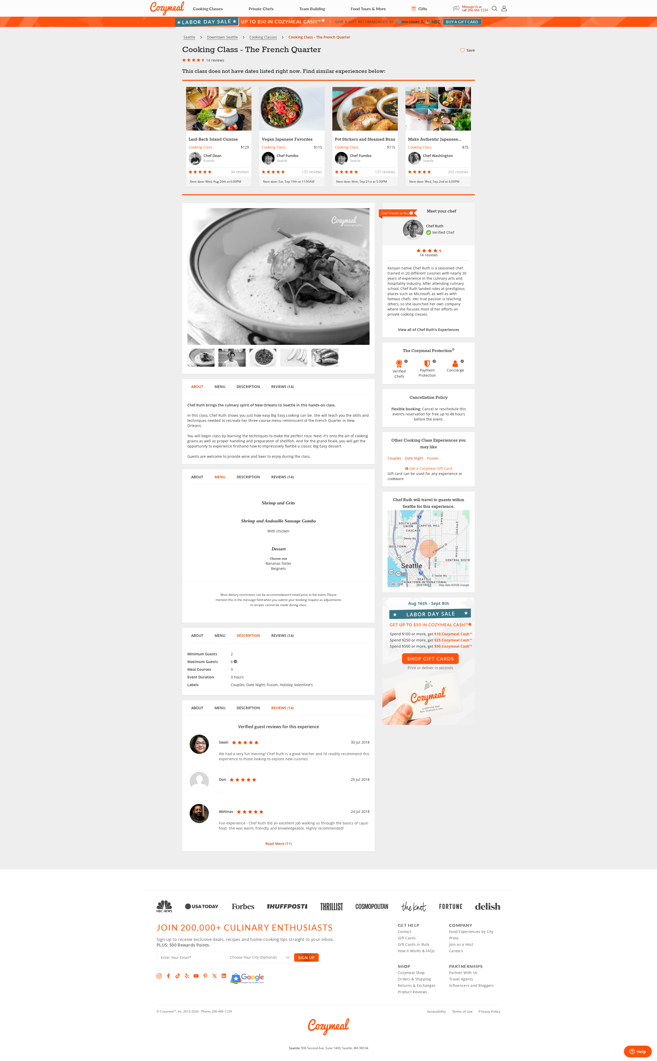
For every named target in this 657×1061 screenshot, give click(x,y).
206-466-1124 (478, 10)
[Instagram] (159, 975)
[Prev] (201, 276)
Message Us (470, 7)
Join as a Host (461, 944)
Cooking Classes (208, 9)
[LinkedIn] (223, 975)
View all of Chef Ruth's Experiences (428, 329)
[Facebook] (168, 975)
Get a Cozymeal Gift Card (430, 468)
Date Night (414, 458)
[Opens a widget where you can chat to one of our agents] (638, 1052)
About (197, 386)
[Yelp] (186, 975)
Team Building (312, 9)
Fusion (432, 458)
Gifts (422, 9)
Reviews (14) (282, 386)
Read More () (278, 843)
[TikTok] (177, 975)
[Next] (356, 276)
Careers (456, 950)
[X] (214, 975)
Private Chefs (261, 9)
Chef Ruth (434, 225)
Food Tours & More (368, 9)
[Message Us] (457, 8)
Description (248, 386)
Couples (394, 458)
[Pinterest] (205, 975)
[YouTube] (196, 975)
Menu (220, 386)
